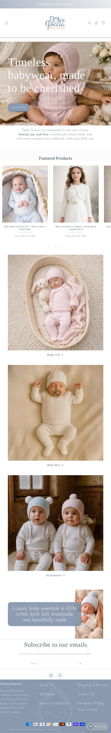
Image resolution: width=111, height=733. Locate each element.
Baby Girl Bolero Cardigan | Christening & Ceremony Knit (76, 227)
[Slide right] (62, 247)
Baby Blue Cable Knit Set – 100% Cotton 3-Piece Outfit (25, 227)
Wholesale (47, 694)
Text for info (97, 727)
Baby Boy (53, 465)
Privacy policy (54, 730)
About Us (46, 685)
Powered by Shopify (36, 730)
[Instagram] (51, 675)
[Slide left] (49, 247)
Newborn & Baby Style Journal (91, 706)
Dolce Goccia (21, 730)
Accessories (53, 575)
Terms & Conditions (54, 703)
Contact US (86, 694)
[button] (6, 22)
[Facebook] (59, 675)
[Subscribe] (79, 663)
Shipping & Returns (92, 685)
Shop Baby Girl (18, 107)
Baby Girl (53, 354)
